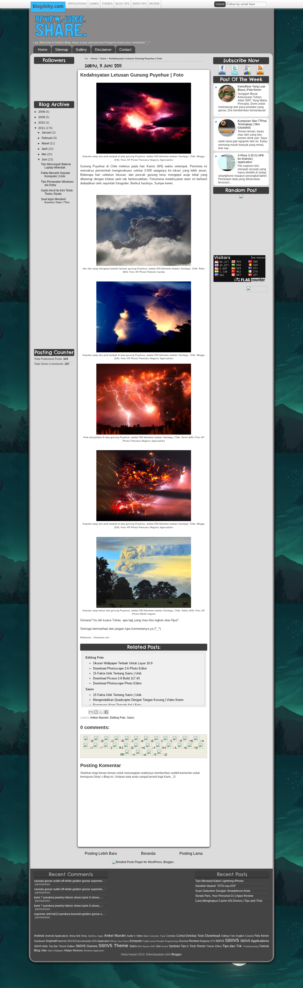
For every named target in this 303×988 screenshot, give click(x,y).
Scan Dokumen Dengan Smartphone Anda (222, 890)
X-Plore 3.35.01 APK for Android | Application (251, 159)
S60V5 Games (87, 946)
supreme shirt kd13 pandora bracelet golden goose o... (69, 913)
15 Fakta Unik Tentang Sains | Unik (117, 673)
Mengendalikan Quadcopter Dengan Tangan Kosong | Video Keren (138, 700)
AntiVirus (92, 936)
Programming (171, 941)
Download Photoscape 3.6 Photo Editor (120, 668)
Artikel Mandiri (99, 717)
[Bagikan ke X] (101, 712)
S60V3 (219, 940)
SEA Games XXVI (146, 946)
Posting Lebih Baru (101, 853)
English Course (245, 935)
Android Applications (56, 935)
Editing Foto (117, 717)
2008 (42, 111)
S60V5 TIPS (139, 3)
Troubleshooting (250, 946)
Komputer (136, 940)
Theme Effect (214, 946)
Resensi (183, 941)
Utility (44, 950)
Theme (200, 946)
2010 (42, 122)
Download (212, 935)
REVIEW (154, 3)
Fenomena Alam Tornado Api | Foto (117, 705)
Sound (165, 946)
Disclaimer (103, 49)
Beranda (148, 853)
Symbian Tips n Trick (182, 946)
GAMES (94, 3)
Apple (100, 936)
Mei (44, 154)
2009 (42, 117)
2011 (42, 127)
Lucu (146, 941)
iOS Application (100, 941)
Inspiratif (51, 940)
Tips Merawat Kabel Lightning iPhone (219, 880)
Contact (125, 49)
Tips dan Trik (232, 946)
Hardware (39, 941)
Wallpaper (58, 950)
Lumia (153, 941)
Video (50, 950)
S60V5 (232, 940)
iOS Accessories (82, 941)
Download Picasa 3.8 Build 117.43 (116, 678)
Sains (103, 58)
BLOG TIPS (122, 3)
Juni (45, 159)
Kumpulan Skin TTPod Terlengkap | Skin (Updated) (252, 124)
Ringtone (205, 941)
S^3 (212, 941)
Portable (160, 941)
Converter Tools (157, 936)
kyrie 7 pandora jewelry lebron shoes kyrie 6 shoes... (68, 897)
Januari (47, 132)
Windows (78, 950)
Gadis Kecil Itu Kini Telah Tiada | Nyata (57, 192)
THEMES (107, 3)
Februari (47, 137)
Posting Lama (191, 853)
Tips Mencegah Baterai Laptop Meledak (56, 166)
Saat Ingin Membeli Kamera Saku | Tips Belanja (55, 202)
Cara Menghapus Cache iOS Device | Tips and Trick (228, 900)
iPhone (113, 941)
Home (42, 49)
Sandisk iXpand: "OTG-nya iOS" (215, 885)
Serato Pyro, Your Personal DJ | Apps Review (224, 895)
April (45, 148)
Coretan (170, 935)
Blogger (176, 954)
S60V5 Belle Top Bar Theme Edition (54, 946)
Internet (62, 941)
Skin (158, 946)
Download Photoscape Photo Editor (117, 683)
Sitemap (61, 49)
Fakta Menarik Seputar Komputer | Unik (55, 174)
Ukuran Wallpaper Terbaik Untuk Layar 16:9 (122, 663)
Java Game (123, 941)
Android (39, 935)
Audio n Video (135, 935)
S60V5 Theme (113, 945)
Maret (46, 143)
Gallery (81, 49)
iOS (69, 941)
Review (194, 940)
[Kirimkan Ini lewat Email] (90, 712)
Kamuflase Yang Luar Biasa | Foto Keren (251, 88)
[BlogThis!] (96, 712)
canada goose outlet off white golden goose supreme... (69, 880)
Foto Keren (261, 935)
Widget (68, 950)
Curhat (180, 935)
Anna (72, 935)
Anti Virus (81, 935)
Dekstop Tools (195, 935)
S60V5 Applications (254, 941)
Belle (146, 936)
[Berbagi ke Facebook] (106, 712)
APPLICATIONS (77, 3)
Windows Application (94, 950)
